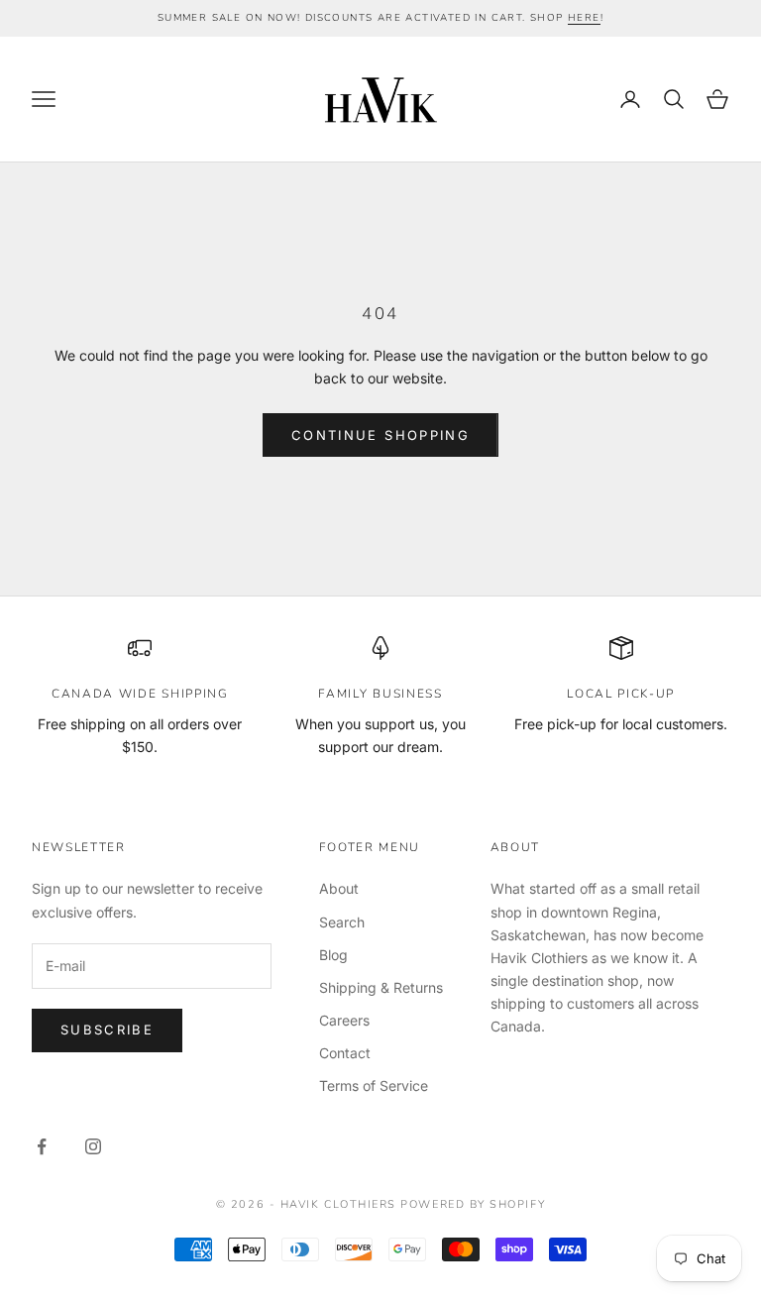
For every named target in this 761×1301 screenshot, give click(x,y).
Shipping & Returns (381, 987)
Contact (345, 1052)
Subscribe (107, 1029)
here (584, 18)
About (339, 888)
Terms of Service (373, 1085)
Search (342, 922)
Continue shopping (380, 435)
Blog (333, 954)
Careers (344, 1020)
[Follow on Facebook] (42, 1146)
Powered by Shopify (472, 1204)
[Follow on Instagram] (93, 1146)
